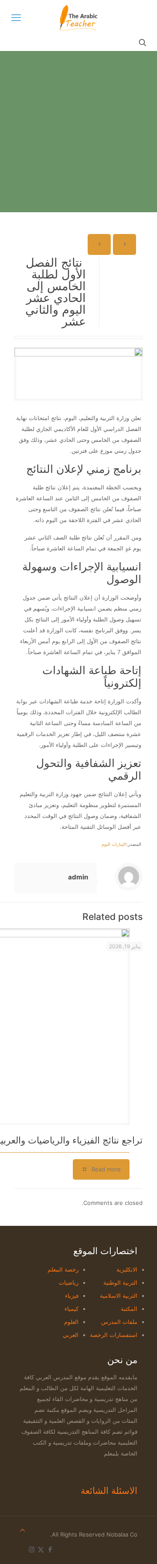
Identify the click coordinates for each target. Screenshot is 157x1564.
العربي (70, 1334)
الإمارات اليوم (114, 844)
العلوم (71, 1321)
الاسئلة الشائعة (109, 1490)
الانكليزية (126, 1269)
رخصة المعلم (63, 1269)
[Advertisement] (78, 133)
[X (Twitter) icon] (41, 1549)
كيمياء (71, 1308)
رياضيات (68, 1282)
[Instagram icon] (31, 1549)
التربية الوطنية (120, 1282)
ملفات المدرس (119, 1321)
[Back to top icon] (22, 1530)
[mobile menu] (16, 17)
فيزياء (71, 1295)
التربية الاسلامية (118, 1295)
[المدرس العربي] (78, 17)
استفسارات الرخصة (113, 1334)
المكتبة (129, 1308)
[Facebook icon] (50, 1549)
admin (78, 877)
